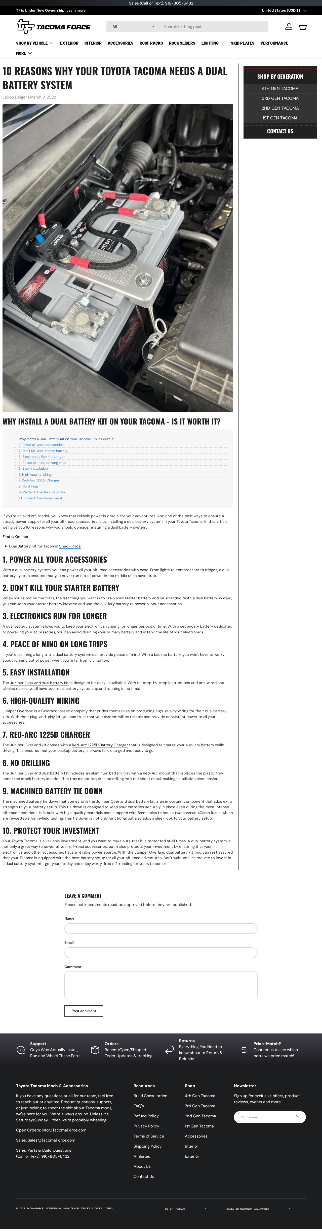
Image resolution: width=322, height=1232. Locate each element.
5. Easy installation (33, 468)
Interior (93, 43)
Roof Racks (151, 43)
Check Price (70, 546)
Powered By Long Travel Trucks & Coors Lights (79, 1208)
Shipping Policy (148, 1146)
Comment (73, 966)
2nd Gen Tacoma (280, 108)
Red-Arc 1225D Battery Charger (100, 745)
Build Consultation (150, 1095)
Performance (274, 43)
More (21, 53)
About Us (142, 1166)
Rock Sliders (182, 43)
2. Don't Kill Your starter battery (43, 450)
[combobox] (187, 26)
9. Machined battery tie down (42, 492)
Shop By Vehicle (32, 43)
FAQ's (139, 1106)
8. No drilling (28, 486)
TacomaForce (35, 1208)
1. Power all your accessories (41, 445)
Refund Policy (146, 1116)
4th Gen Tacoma (280, 88)
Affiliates (142, 1156)
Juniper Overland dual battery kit (39, 682)
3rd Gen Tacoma (280, 98)
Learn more (76, 10)
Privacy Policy (146, 1126)
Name (69, 918)
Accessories (121, 43)
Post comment (83, 1011)
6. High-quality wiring (35, 474)
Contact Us (280, 131)
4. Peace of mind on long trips (42, 462)
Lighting (210, 43)
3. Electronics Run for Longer (42, 457)
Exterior (69, 43)
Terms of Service (149, 1136)
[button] (302, 26)
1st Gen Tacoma (280, 118)
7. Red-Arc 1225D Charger (39, 480)
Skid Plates (243, 43)
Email (69, 942)
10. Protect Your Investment (40, 498)
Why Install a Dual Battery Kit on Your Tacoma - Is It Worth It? (67, 439)
